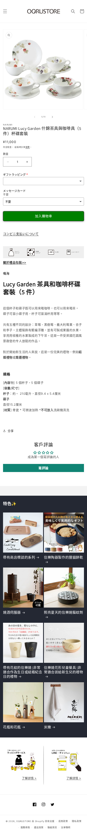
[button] (5, 11)
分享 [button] (11, 431)
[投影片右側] (52, 116)
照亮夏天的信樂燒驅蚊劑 (63, 612)
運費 (27, 147)
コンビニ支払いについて (21, 234)
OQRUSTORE (23, 821)
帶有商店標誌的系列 (19, 557)
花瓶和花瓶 (12, 727)
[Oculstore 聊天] (65, 770)
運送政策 (39, 827)
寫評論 (43, 468)
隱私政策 (76, 821)
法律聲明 (65, 827)
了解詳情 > (29, 778)
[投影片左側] (34, 116)
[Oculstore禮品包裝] (21, 770)
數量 (5, 153)
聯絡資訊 (52, 827)
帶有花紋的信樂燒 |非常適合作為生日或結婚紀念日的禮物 (22, 672)
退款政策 (63, 821)
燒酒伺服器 (12, 612)
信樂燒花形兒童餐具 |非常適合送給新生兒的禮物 (63, 669)
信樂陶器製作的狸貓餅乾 (63, 557)
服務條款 (25, 827)
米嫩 (47, 727)
